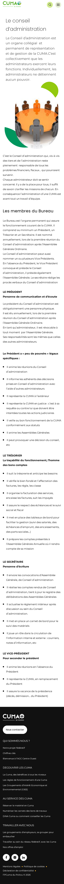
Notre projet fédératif (14, 748)
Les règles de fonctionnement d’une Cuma (25, 780)
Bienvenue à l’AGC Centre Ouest (19, 758)
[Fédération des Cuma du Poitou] (12, 4)
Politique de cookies (34, 866)
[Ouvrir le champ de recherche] (50, 5)
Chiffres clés (9, 753)
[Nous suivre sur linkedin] (23, 857)
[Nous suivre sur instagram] (14, 857)
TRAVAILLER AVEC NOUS (18, 825)
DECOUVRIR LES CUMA (17, 767)
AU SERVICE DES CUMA (17, 798)
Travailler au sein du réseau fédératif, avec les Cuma (29, 841)
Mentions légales (11, 866)
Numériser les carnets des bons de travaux (25, 811)
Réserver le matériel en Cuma (18, 805)
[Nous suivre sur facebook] (6, 857)
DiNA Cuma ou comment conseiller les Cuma (26, 816)
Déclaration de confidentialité (18, 870)
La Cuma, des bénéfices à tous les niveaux (24, 774)
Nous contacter (15, 729)
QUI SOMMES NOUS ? (16, 740)
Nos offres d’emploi (13, 847)
